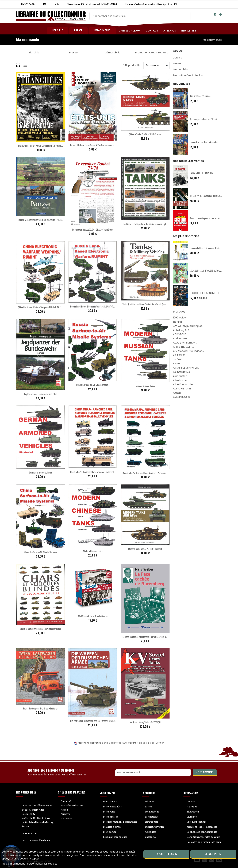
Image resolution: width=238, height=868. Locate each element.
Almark (177, 392)
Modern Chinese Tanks (92, 551)
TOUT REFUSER (166, 854)
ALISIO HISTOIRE (182, 388)
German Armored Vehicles (40, 472)
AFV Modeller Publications (188, 351)
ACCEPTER (213, 854)
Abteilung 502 (181, 330)
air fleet (177, 359)
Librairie (34, 52)
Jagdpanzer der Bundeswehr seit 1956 (40, 394)
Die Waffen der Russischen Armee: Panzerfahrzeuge (93, 721)
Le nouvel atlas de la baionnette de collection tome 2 (212, 248)
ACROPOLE (179, 334)
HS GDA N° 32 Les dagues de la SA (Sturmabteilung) (212, 196)
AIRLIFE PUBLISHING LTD (186, 367)
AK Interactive (181, 372)
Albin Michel (180, 380)
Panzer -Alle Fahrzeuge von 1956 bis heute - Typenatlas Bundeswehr (47, 220)
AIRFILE (177, 363)
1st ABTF (177, 321)
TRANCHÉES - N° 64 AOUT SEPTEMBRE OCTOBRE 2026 (42, 145)
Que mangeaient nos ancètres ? (203, 119)
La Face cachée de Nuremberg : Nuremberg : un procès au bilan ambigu (153, 636)
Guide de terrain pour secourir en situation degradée (212, 218)
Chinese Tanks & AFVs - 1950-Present (145, 134)
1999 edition (180, 317)
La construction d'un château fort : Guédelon (209, 142)
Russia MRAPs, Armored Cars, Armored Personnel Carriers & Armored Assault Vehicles (160, 473)
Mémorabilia (112, 52)
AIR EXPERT (179, 355)
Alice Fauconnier (183, 384)
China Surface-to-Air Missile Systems (40, 552)
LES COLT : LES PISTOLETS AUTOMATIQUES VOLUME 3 (214, 270)
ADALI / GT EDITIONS (185, 342)
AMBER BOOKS (181, 397)
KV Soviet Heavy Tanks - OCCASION (145, 722)
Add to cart (33, 140)
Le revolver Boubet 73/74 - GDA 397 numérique (92, 229)
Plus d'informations (13, 863)
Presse (73, 52)
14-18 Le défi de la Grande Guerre (93, 616)
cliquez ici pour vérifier (151, 742)
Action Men (180, 338)
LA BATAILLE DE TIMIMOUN (201, 173)
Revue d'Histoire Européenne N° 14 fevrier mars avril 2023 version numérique (104, 145)
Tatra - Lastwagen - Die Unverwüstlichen (40, 708)
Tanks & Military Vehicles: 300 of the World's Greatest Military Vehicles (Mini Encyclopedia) (162, 304)
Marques (179, 312)
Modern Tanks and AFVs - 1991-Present (145, 549)
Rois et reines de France (200, 96)
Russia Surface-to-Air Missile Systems (92, 384)
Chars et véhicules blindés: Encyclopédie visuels (40, 628)
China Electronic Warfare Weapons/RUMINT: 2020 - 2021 (43, 307)
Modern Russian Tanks (145, 386)
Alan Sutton (180, 376)
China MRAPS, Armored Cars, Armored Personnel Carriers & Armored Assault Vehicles (108, 472)
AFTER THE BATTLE (183, 347)
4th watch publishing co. (188, 326)
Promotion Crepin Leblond (151, 52)
